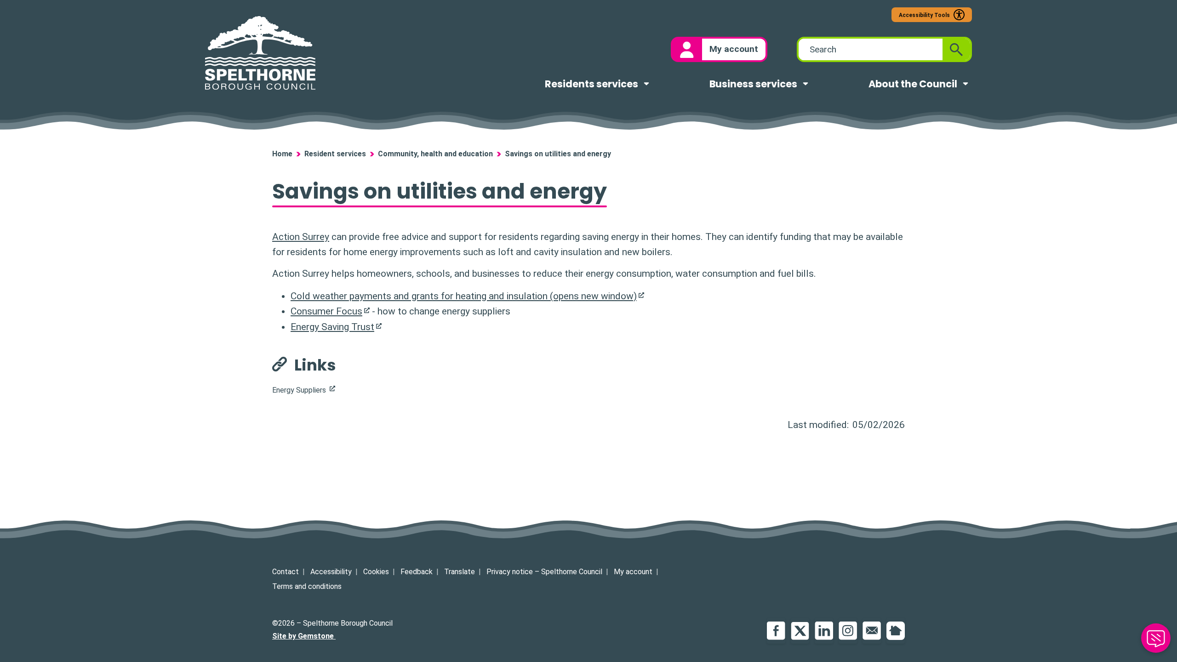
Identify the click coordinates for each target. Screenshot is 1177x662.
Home (282, 153)
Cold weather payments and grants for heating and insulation (464, 296)
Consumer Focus (326, 311)
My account (633, 571)
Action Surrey (300, 236)
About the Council (912, 84)
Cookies (376, 571)
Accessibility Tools (924, 15)
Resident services (335, 153)
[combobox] (871, 49)
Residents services (591, 84)
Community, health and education (435, 153)
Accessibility (331, 571)
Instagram (848, 631)
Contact (285, 571)
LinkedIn (824, 631)
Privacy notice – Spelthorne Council (544, 571)
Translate (459, 571)
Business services (753, 84)
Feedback (416, 571)
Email (872, 631)
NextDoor (895, 631)
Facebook (776, 631)
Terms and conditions (307, 586)
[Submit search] (956, 49)
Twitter (800, 631)
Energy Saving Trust (332, 326)
